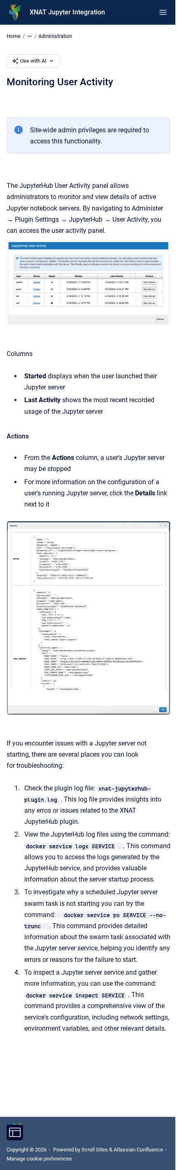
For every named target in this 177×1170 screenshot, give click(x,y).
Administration (55, 36)
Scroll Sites (95, 1150)
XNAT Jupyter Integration (67, 12)
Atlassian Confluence (138, 1150)
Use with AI (33, 61)
